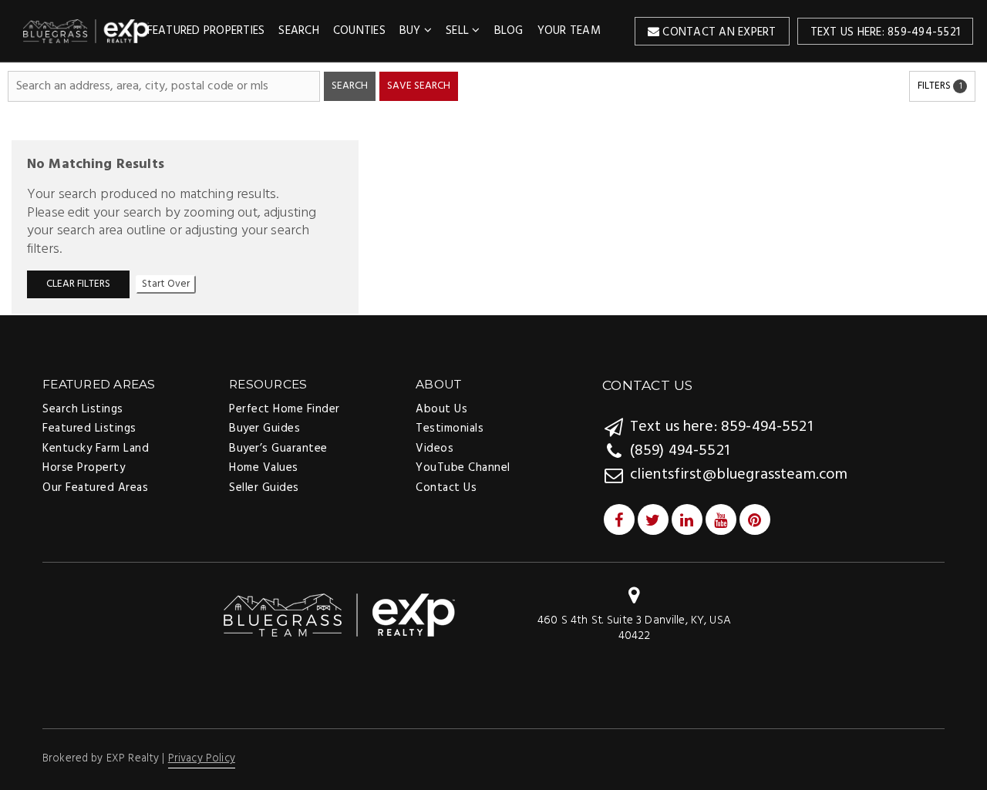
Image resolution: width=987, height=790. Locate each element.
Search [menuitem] (298, 31)
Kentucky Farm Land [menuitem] (95, 448)
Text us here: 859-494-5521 (885, 32)
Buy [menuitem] (411, 31)
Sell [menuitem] (459, 31)
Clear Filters (78, 284)
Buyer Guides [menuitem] (264, 428)
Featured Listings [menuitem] (89, 428)
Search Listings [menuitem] (82, 409)
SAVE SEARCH (418, 86)
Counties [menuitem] (359, 31)
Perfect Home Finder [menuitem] (284, 409)
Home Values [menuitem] (263, 468)
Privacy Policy (201, 759)
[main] (493, 188)
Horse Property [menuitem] (83, 468)
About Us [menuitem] (441, 409)
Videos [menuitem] (434, 448)
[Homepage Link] (339, 614)
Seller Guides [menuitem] (264, 488)
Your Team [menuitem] (569, 31)
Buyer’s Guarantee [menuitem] (278, 448)
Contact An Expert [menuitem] (717, 32)
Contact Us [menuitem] (446, 488)
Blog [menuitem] (509, 31)
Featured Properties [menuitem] (206, 31)
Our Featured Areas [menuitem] (95, 488)
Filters (940, 86)
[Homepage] (86, 30)
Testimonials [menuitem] (449, 428)
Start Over (166, 284)
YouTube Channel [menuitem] (463, 468)
